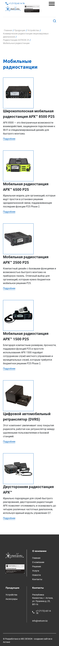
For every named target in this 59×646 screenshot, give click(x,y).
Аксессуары (12, 599)
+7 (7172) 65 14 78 (43, 612)
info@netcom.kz (40, 621)
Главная (36, 558)
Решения (36, 566)
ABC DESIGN (26, 639)
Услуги (35, 571)
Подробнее (9, 138)
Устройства (11, 595)
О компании (39, 551)
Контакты (37, 579)
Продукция (12, 587)
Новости (36, 575)
